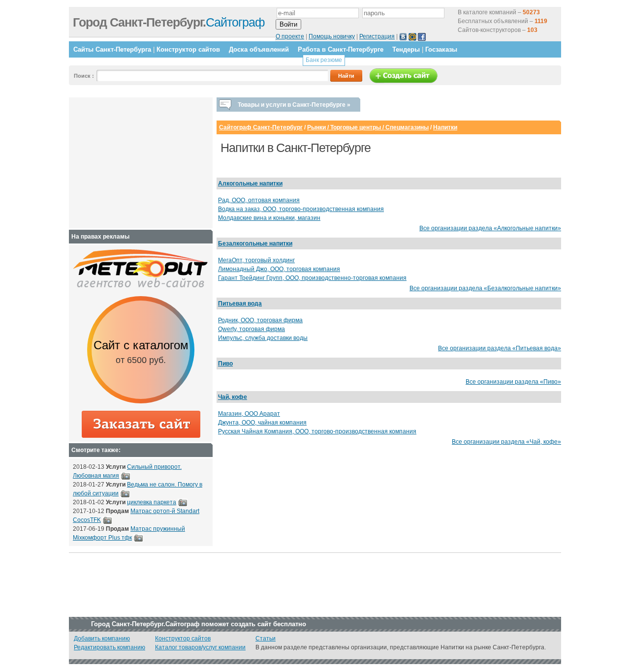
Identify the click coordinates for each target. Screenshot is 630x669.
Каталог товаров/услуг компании (200, 647)
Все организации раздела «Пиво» (513, 381)
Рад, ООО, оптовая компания (259, 200)
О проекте (290, 36)
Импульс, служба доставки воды (263, 337)
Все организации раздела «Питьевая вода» (499, 348)
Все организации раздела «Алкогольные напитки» (490, 228)
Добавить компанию (102, 638)
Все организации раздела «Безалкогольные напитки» (485, 288)
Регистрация (377, 36)
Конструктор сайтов (188, 49)
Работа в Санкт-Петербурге (340, 49)
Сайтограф (169, 22)
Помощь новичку (332, 36)
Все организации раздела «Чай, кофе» (506, 441)
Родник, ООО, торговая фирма (260, 320)
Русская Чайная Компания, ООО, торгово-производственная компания (317, 431)
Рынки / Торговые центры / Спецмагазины (368, 127)
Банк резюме (324, 60)
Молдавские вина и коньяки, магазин (269, 217)
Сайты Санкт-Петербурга (112, 49)
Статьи (265, 638)
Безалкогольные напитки (255, 243)
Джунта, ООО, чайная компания (262, 422)
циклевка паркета (151, 502)
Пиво (225, 363)
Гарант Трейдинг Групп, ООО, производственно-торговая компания (312, 277)
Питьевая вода (240, 303)
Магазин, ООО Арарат (249, 413)
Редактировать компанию (109, 647)
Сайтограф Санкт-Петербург (261, 127)
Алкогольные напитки (250, 183)
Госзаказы (441, 49)
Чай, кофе (232, 397)
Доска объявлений (259, 49)
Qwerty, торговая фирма (251, 329)
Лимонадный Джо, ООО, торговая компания (279, 269)
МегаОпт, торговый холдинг (256, 260)
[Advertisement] (134, 162)
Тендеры (406, 49)
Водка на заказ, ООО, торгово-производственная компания (301, 209)
